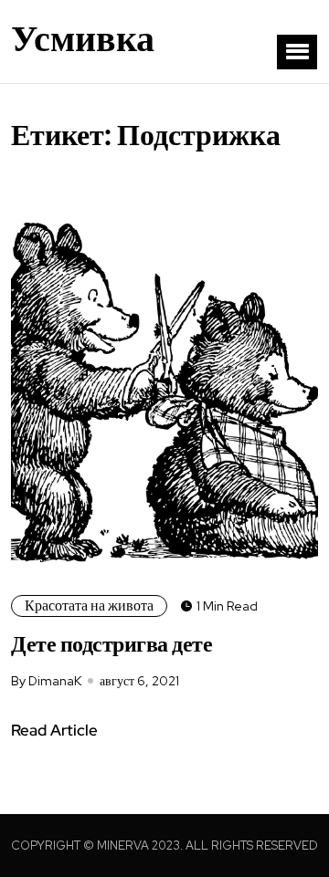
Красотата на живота (89, 605)
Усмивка (82, 38)
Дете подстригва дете (111, 644)
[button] (297, 52)
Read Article (54, 730)
